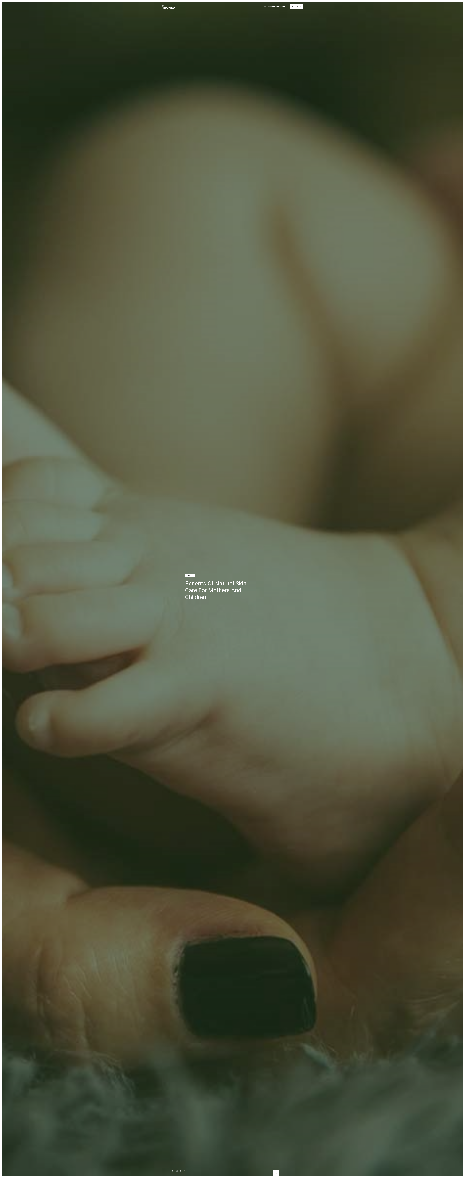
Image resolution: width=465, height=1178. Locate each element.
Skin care (190, 575)
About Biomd (296, 6)
